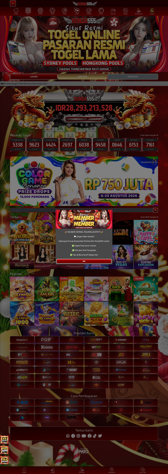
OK (84, 261)
